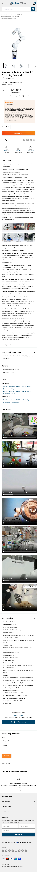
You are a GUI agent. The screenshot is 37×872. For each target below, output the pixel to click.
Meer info (6, 152)
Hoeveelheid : (5, 127)
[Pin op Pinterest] (27, 140)
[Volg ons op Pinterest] (13, 850)
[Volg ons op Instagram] (9, 850)
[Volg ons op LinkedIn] (22, 850)
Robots (9, 14)
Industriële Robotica (17, 14)
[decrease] (12, 127)
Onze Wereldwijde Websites (8, 842)
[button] (36, 66)
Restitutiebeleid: (6, 763)
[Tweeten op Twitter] (31, 140)
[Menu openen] (2, 3)
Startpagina (3, 14)
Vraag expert (30, 152)
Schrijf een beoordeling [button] (18, 722)
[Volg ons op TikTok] (19, 850)
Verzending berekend (16, 96)
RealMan (4, 82)
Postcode (4, 745)
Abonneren (18, 834)
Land (3, 737)
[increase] (23, 127)
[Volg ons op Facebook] (3, 850)
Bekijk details (18, 152)
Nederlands (26, 842)
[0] (34, 4)
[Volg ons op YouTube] (16, 850)
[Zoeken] (33, 9)
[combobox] (16, 9)
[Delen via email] (34, 140)
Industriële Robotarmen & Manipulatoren (9, 16)
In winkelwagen (18, 133)
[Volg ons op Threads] (26, 850)
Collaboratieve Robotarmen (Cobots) (8, 18)
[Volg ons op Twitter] (6, 850)
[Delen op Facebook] (24, 140)
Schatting (6, 755)
